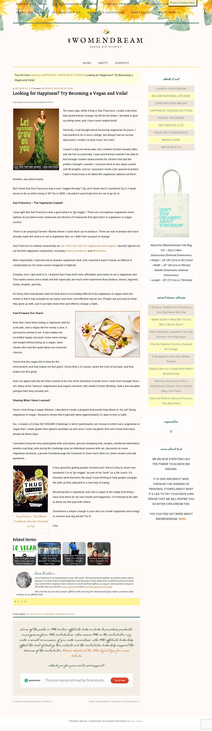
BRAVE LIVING (171, 140)
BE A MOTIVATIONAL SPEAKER (171, 96)
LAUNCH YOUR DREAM (171, 88)
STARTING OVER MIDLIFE (171, 103)
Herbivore (81, 251)
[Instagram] (25, 601)
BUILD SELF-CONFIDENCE (171, 132)
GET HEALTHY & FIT (24, 88)
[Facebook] (22, 601)
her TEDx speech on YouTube (98, 587)
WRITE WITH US (171, 147)
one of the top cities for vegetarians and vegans (88, 246)
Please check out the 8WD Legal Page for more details (96, 653)
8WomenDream (106, 40)
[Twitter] (19, 601)
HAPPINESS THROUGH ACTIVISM (62, 75)
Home (34, 75)
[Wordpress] (15, 601)
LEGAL (139, 721)
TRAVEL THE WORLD (171, 118)
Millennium (99, 251)
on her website (68, 587)
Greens (69, 251)
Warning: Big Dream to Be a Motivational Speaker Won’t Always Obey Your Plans (171, 386)
